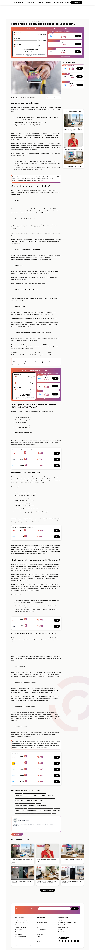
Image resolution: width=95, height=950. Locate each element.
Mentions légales (62, 920)
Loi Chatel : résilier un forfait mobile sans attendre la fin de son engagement (35, 798)
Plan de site (61, 932)
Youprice (39, 941)
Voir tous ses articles (19, 829)
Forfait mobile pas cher (21, 920)
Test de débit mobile (20, 936)
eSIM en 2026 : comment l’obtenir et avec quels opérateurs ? (31, 805)
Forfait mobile (18, 929)
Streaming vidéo (18, 32)
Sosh (38, 939)
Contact (60, 929)
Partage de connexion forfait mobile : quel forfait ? (28, 803)
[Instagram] (72, 941)
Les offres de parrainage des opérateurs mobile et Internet (30, 793)
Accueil (13, 21)
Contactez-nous (76, 2)
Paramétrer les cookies (64, 924)
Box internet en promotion (22, 922)
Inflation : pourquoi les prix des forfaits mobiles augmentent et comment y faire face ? (37, 808)
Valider (74, 908)
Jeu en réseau (17, 44)
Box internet (18, 932)
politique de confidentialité (61, 911)
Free (38, 920)
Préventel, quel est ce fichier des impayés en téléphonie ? (30, 800)
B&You (38, 936)
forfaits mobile (36, 133)
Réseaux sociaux (18, 38)
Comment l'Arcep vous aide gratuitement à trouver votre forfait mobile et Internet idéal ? (38, 810)
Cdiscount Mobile (41, 929)
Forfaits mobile (17, 834)
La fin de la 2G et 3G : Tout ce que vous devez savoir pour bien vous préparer (35, 813)
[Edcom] (18, 2)
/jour (44, 34)
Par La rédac (14, 98)
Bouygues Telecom (42, 922)
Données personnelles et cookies (67, 922)
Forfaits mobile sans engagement (24, 924)
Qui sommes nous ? (63, 927)
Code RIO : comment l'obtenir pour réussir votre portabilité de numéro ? (34, 795)
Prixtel (38, 932)
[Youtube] (68, 941)
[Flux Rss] (78, 941)
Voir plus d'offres (65, 56)
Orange (39, 924)
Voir (78, 36)
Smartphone (18, 934)
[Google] (59, 941)
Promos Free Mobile (20, 927)
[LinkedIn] (62, 941)
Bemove (34, 944)
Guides (18, 21)
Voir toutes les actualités (47, 890)
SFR (38, 927)
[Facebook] (65, 941)
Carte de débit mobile (21, 939)
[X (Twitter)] (75, 941)
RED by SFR (40, 934)
